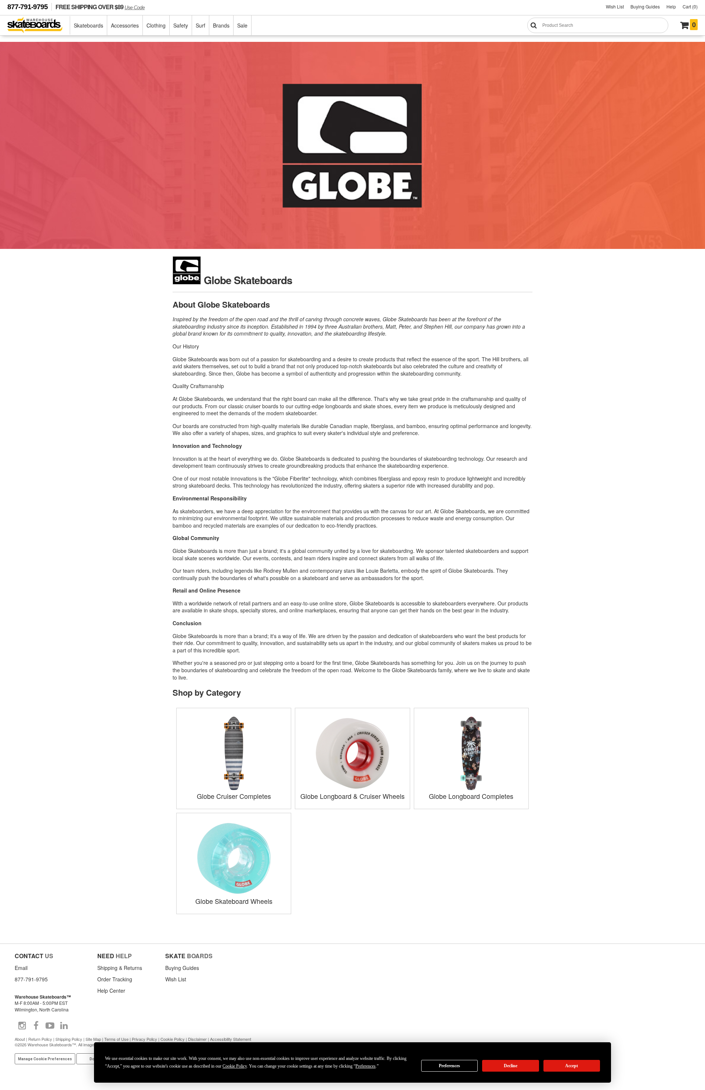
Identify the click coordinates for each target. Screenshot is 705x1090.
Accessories (125, 25)
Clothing (156, 25)
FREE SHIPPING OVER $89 (100, 7)
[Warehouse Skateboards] (38, 25)
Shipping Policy (68, 1039)
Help (671, 6)
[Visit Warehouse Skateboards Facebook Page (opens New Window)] (35, 1025)
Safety (180, 25)
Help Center (111, 990)
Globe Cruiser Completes (234, 796)
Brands (221, 25)
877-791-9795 (27, 7)
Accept (571, 1065)
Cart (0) (690, 6)
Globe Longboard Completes (471, 796)
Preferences (449, 1065)
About (20, 1039)
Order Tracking (114, 979)
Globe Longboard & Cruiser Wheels (352, 796)
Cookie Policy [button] (235, 1066)
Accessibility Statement (230, 1039)
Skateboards (88, 25)
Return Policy (40, 1039)
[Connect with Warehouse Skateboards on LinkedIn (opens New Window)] (63, 1025)
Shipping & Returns (119, 967)
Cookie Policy (172, 1039)
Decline (510, 1065)
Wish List (615, 6)
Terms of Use (116, 1039)
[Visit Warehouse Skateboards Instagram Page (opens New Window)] (22, 1025)
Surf (200, 25)
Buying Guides (645, 6)
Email (21, 967)
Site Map (93, 1039)
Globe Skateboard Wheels (233, 901)
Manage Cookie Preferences (45, 1059)
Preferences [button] (365, 1066)
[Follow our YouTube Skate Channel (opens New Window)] (49, 1025)
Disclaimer (197, 1039)
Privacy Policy (144, 1039)
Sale (242, 25)
